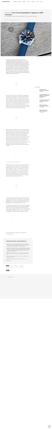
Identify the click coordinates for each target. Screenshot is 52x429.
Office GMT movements (16, 169)
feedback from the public (15, 67)
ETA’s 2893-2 (26, 168)
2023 (11, 265)
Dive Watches (15, 265)
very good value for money (22, 210)
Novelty (16, 267)
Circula (23, 61)
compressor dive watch (13, 69)
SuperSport (26, 68)
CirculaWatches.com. (10, 233)
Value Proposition (21, 267)
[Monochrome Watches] (6, 1)
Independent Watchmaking (10, 267)
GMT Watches (21, 265)
